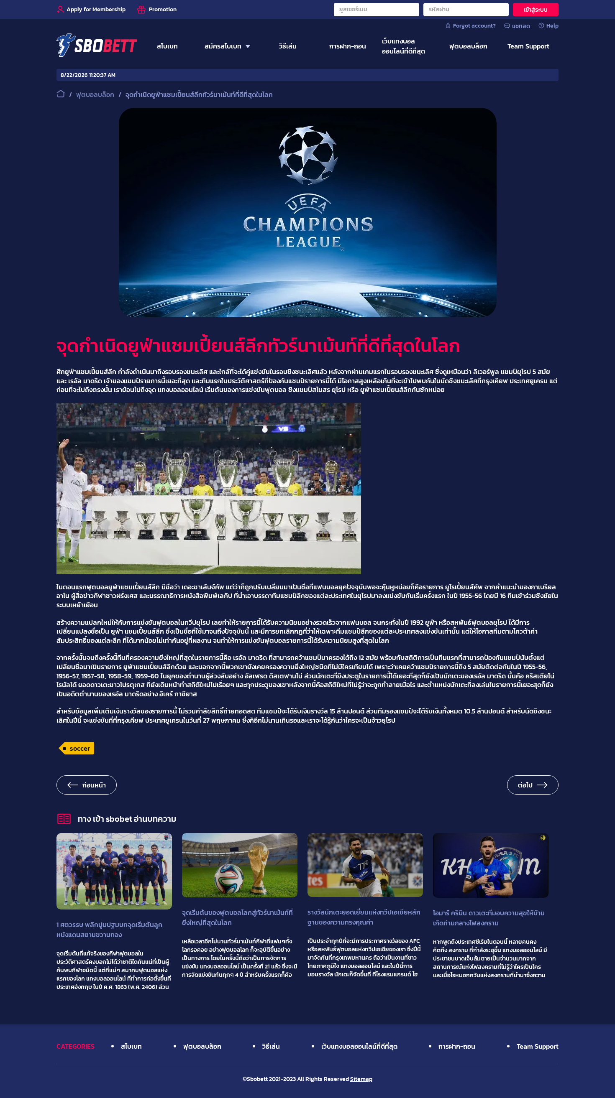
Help (552, 25)
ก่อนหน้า (94, 785)
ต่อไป (525, 785)
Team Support (538, 1046)
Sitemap (361, 1079)
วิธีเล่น (271, 1046)
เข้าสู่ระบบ (536, 9)
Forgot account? (474, 25)
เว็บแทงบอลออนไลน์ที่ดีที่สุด (359, 1046)
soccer (80, 748)
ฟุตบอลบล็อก (202, 1046)
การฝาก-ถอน (456, 1046)
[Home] (96, 46)
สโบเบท (131, 1046)
